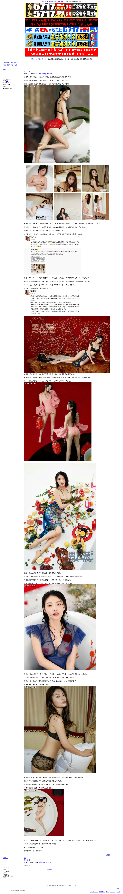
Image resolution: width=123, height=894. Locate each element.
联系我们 (102, 892)
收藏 (15, 65)
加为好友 (49, 74)
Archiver (112, 892)
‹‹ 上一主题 (6, 62)
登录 (50, 1)
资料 (40, 74)
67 (7, 81)
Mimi (32, 59)
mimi (4, 69)
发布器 (61, 1)
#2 (25, 858)
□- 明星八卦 (39, 59)
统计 (54, 1)
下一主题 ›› (14, 62)
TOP (118, 888)
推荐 (8, 65)
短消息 (44, 74)
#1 (25, 69)
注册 (46, 1)
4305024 (5, 858)
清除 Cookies (94, 892)
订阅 (12, 65)
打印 (4, 65)
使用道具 (27, 71)
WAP (118, 892)
